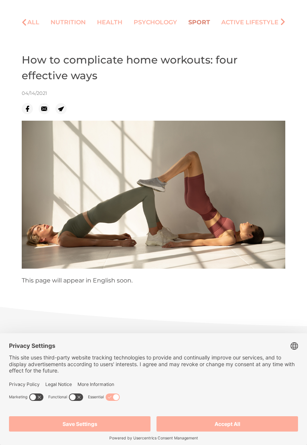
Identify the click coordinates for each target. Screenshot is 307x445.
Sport (199, 22)
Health (109, 22)
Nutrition (68, 22)
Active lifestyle (250, 22)
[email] (47, 108)
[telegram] (63, 108)
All (33, 22)
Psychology (155, 22)
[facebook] (30, 108)
